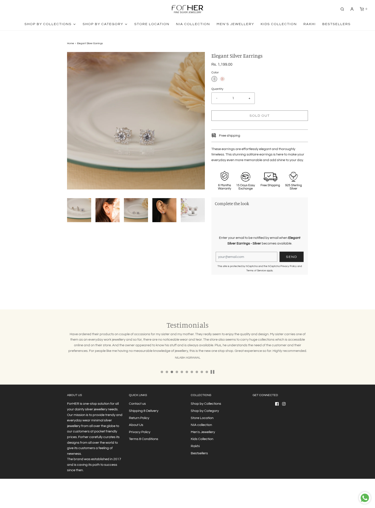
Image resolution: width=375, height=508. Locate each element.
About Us (136, 425)
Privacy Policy (288, 266)
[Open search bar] (342, 9)
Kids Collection (279, 24)
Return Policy (139, 418)
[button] (79, 210)
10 (207, 372)
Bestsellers (336, 24)
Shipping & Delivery (143, 411)
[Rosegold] (222, 79)
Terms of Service (256, 270)
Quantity (217, 89)
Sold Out (260, 115)
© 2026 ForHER (76, 496)
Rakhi (309, 24)
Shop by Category (205, 411)
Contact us (137, 403)
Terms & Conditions (143, 439)
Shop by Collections (206, 403)
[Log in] (352, 9)
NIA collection (193, 24)
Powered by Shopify (98, 496)
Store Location (151, 24)
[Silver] (214, 79)
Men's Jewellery (235, 24)
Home (70, 43)
